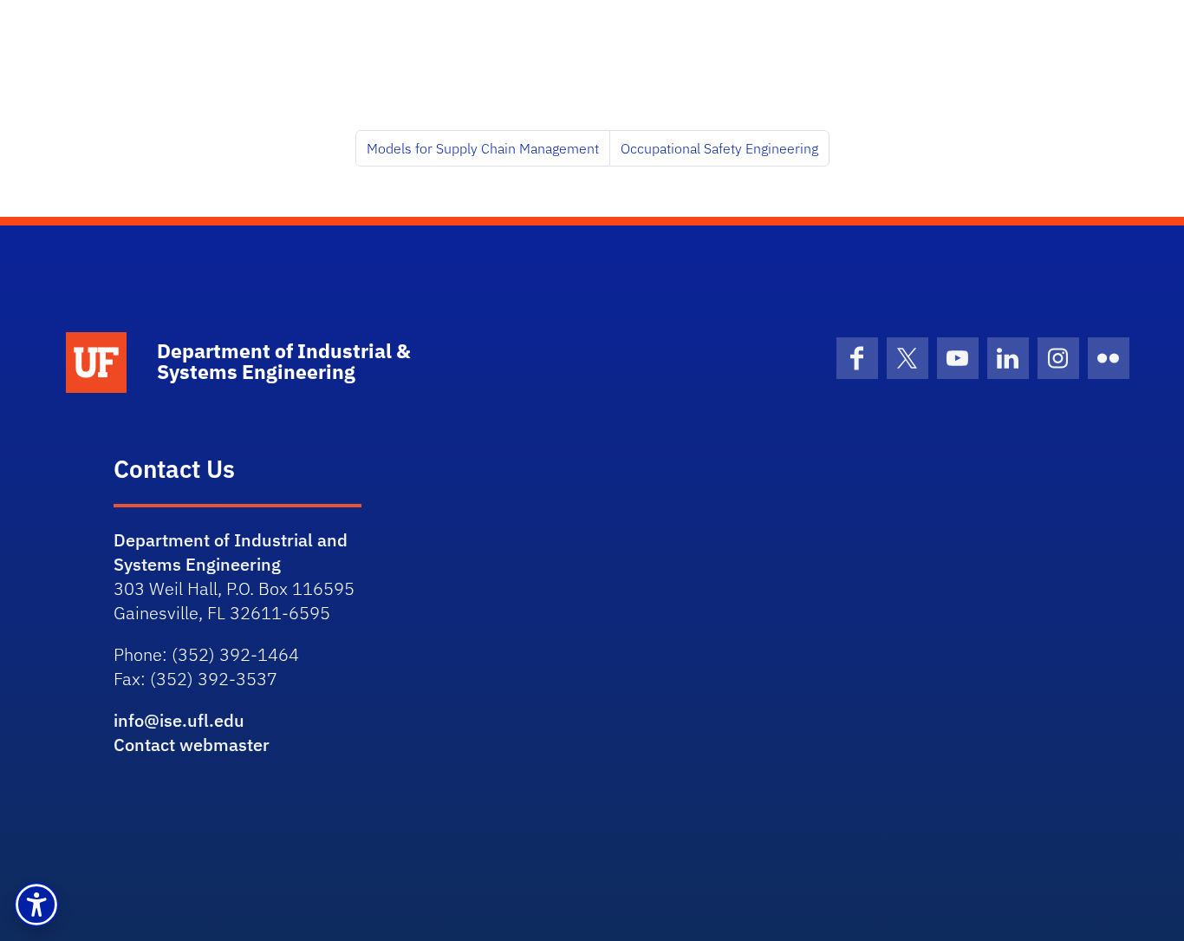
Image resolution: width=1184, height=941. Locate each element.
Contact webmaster (192, 744)
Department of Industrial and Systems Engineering (231, 552)
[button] (36, 904)
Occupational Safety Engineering (719, 148)
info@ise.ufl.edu (179, 720)
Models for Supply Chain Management (483, 148)
